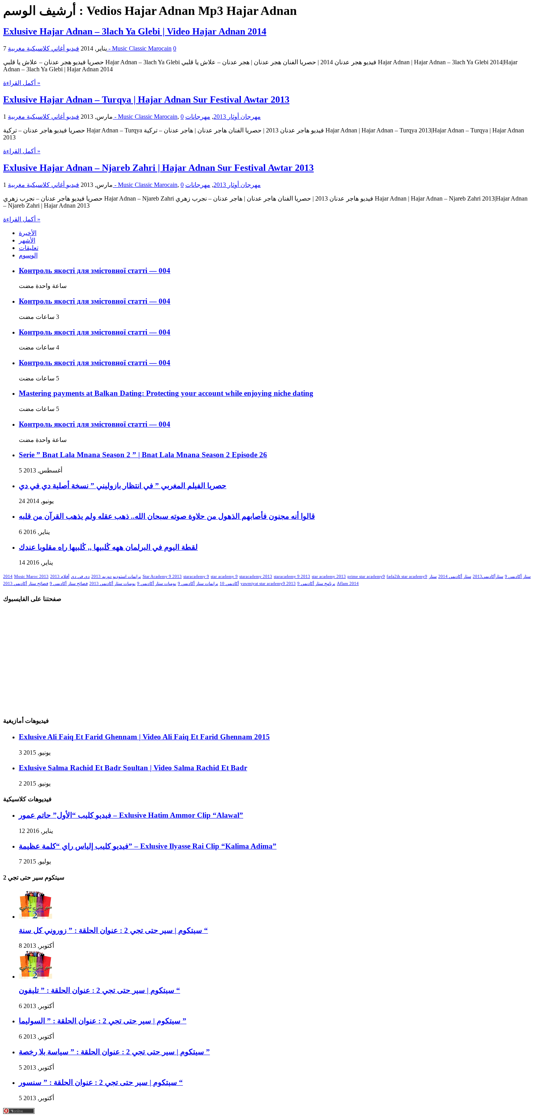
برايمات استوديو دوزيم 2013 (116, 576)
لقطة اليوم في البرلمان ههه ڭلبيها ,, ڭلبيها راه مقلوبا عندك (108, 547)
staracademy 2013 (255, 576)
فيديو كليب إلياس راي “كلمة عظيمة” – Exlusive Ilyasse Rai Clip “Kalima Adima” (148, 846)
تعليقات (28, 247)
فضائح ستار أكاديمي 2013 (25, 583)
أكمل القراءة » (21, 83)
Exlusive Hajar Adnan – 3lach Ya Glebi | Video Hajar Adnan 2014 (134, 31)
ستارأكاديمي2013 (488, 576)
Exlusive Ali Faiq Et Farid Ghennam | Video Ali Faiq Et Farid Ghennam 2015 (144, 737)
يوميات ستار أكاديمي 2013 (112, 583)
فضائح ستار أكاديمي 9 (69, 583)
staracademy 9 (196, 576)
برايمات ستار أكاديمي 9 (198, 583)
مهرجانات (197, 116)
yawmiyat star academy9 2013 (268, 583)
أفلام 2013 (59, 576)
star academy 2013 (329, 576)
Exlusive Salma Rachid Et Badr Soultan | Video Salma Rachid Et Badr (133, 768)
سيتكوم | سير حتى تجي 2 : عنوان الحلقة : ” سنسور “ (101, 1082)
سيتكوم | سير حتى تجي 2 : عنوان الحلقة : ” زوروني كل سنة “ (113, 930)
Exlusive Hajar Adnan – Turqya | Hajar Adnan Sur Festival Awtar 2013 (146, 99)
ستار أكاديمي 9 (518, 576)
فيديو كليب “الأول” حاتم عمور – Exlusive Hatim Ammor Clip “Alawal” (131, 815)
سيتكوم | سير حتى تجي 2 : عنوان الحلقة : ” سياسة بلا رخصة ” (114, 1052)
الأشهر (27, 240)
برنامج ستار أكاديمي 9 (316, 583)
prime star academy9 (366, 576)
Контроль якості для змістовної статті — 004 (94, 270)
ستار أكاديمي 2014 (454, 576)
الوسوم (28, 255)
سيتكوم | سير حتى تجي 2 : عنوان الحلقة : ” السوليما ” (102, 1021)
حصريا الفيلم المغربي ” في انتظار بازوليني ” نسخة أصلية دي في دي (122, 486)
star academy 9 (224, 576)
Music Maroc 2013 (31, 576)
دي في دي (80, 576)
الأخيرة (27, 233)
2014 (8, 576)
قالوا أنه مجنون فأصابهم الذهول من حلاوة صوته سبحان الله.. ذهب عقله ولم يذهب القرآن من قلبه (167, 516)
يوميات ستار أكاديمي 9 (156, 583)
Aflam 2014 (348, 583)
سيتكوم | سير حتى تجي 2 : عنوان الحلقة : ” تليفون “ (99, 990)
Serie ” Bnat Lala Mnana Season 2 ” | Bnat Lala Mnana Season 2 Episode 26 (143, 455)
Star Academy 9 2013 (162, 576)
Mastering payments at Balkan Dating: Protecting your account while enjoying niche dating (166, 393)
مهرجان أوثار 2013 (237, 116)
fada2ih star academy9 (407, 576)
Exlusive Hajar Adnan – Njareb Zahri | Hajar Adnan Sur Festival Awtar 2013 (158, 168)
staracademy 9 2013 (292, 576)
